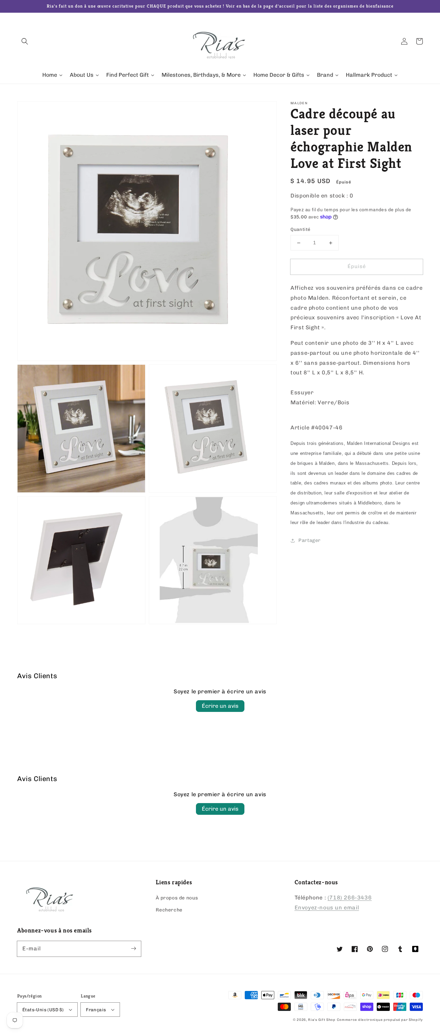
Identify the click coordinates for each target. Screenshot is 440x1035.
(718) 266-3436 (350, 897)
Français (96, 1009)
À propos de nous (177, 898)
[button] (24, 41)
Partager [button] (309, 540)
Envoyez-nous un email (327, 907)
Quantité (300, 229)
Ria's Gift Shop (322, 1020)
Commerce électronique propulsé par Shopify (380, 1020)
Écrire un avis (220, 706)
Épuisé (357, 267)
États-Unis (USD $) (43, 1009)
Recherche (169, 910)
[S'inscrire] (133, 948)
